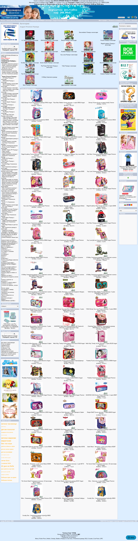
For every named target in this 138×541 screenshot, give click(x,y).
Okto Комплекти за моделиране (7, 185)
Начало (3, 20)
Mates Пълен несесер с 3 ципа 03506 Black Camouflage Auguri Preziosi (101, 137)
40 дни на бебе (7, 466)
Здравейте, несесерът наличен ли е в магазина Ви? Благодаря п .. (127, 197)
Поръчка (127, 20)
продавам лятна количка (7, 432)
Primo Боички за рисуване (9, 192)
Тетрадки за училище (8, 231)
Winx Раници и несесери (10, 121)
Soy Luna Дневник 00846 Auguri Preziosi (36, 257)
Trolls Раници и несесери (10, 117)
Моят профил (103, 20)
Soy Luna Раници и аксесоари (7, 207)
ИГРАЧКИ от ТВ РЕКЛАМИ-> (9, 233)
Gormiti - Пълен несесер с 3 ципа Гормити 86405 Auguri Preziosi (36, 430)
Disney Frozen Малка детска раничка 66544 (36, 120)
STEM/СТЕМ (5, 59)
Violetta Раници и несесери (10, 120)
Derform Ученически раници (10, 145)
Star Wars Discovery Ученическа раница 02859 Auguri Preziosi (36, 172)
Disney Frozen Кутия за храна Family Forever (101, 102)
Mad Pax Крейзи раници (8, 175)
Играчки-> (4, 255)
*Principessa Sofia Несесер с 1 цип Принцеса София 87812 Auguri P (36, 344)
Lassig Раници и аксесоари (9, 172)
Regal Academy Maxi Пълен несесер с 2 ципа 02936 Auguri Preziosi (101, 206)
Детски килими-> (6, 245)
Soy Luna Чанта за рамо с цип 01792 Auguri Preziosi (101, 188)
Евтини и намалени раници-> (10, 64)
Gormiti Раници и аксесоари (10, 89)
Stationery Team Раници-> (9, 210)
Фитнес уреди (5, 288)
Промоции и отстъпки (7, 355)
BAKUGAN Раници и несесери (49, 40)
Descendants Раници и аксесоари (88, 32)
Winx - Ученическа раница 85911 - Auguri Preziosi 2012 (36, 498)
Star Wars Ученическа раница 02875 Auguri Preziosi (101, 154)
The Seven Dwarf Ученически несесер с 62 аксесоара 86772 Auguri (101, 464)
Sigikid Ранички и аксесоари (10, 205)
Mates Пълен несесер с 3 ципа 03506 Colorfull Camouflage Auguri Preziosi (69, 137)
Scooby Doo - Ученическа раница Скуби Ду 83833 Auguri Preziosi (101, 499)
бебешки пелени (6, 480)
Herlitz (48, 538)
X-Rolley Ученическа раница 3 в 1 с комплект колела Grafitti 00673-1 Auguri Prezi (101, 275)
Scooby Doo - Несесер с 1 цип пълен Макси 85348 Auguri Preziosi (36, 464)
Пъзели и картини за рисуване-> (7, 280)
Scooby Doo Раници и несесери (30, 62)
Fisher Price (42, 538)
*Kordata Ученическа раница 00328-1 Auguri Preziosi (36, 378)
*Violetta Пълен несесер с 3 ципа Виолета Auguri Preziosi (36, 361)
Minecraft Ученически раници (10, 181)
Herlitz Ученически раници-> (10, 65)
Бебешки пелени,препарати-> (9, 243)
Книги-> (3, 257)
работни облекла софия (8, 446)
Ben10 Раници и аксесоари (10, 83)
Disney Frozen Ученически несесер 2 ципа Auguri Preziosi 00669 (36, 223)
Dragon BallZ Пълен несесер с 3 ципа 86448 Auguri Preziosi (101, 413)
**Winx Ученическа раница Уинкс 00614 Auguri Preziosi (69, 395)
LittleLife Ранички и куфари (9, 174)
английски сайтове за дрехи (6, 457)
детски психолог (8, 429)
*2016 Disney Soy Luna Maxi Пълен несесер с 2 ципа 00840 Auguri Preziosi (69, 309)
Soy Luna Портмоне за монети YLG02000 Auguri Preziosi (36, 189)
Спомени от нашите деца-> (9, 282)
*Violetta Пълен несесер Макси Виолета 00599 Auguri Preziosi (101, 361)
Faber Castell (5, 151)
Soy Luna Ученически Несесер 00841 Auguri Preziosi (69, 240)
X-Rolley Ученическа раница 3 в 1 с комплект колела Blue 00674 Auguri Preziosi (36, 275)
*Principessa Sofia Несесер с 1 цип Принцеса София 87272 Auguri (69, 413)
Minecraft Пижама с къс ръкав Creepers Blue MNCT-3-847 (128, 167)
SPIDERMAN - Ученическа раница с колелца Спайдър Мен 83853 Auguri (69, 499)
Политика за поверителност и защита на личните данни (9, 353)
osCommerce (74, 535)
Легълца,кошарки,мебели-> (9, 267)
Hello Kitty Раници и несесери (49, 51)
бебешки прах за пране (8, 477)
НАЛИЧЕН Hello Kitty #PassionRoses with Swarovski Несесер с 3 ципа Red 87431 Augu (69, 327)
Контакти (134, 20)
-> (9, 76)
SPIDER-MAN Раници (9, 107)
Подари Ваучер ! (6, 271)
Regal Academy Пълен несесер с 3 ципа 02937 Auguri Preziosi (36, 155)
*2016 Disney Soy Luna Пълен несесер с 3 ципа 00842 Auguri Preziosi (101, 309)
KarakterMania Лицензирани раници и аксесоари (9, 170)
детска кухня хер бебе (5, 471)
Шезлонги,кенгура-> (7, 298)
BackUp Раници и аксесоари (10, 127)
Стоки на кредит (5, 344)
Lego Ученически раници (9, 66)
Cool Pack (96, 538)
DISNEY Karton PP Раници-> (10, 150)
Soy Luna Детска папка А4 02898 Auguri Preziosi (69, 188)
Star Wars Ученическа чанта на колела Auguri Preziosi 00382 (69, 223)
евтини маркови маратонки (8, 439)
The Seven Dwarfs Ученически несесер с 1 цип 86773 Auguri (69, 464)
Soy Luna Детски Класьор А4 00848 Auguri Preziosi (101, 240)
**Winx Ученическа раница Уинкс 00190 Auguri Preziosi (36, 395)
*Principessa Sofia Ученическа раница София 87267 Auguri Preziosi (101, 430)
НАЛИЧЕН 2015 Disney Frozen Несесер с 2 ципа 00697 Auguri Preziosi (101, 395)
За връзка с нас (5, 348)
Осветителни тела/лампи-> (9, 269)
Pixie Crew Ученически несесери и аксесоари (8, 190)
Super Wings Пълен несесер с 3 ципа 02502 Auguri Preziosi (36, 137)
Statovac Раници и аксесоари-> (6, 212)
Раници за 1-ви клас (66, 538)
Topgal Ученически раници (9, 220)
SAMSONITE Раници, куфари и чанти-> (7, 197)
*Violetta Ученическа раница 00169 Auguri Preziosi (101, 378)
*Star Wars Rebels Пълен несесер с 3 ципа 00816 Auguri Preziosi (69, 103)
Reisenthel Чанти (6, 195)
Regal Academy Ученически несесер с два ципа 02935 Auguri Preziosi (69, 172)
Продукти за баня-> (6, 275)
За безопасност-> (6, 250)
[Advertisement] (69, 528)
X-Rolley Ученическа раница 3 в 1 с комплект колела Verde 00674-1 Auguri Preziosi (101, 258)
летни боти (5, 460)
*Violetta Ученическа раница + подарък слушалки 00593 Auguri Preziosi (69, 258)
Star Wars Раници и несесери (108, 62)
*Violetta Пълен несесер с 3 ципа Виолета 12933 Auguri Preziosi (36, 413)
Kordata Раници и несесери (10, 93)
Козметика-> (4, 258)
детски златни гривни (7, 449)
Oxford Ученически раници (9, 71)
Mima (36, 538)
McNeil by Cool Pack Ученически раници (7, 68)
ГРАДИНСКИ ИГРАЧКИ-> (8, 244)
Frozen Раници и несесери (10, 88)
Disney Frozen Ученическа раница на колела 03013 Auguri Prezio (101, 120)
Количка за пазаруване (116, 20)
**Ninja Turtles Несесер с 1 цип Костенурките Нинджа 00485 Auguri (69, 292)
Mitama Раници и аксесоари (10, 182)
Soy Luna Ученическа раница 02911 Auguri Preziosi (101, 171)
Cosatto (90, 538)
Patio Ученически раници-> (9, 188)
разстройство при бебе (7, 469)
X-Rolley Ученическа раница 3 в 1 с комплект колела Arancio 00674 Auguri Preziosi (69, 275)
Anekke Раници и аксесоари (10, 72)
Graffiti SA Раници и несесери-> (7, 159)
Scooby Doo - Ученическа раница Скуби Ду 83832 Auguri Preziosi (37, 516)
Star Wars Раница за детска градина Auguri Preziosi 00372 (101, 223)
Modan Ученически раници (9, 183)
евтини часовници (9, 424)
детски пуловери (6, 452)
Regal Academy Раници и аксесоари (108, 44)
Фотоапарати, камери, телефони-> (7, 290)
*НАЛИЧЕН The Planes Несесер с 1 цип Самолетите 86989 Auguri (69, 430)
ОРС (101, 538)
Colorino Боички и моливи (9, 141)
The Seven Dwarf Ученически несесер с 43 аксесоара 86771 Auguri (36, 481)
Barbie (58, 538)
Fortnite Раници (6, 152)
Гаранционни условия (7, 351)
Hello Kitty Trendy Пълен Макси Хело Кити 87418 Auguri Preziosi (69, 344)
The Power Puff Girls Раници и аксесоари (7, 115)
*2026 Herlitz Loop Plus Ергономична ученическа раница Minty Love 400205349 (10, 325)
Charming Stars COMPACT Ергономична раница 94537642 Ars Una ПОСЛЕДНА (101, 327)
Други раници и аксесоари (68, 85)
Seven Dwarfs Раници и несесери (49, 62)
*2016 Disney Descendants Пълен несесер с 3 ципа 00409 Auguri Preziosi (36, 327)
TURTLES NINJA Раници (10, 119)
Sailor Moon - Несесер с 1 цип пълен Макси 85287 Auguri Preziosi (101, 447)
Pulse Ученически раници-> (9, 193)
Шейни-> (3, 299)
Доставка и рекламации (8, 342)
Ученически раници (78, 538)
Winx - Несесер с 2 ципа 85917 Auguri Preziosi (101, 481)
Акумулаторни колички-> (8, 240)
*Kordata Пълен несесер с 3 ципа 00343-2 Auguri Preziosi (69, 378)
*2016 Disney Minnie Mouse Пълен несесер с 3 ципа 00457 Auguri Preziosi (36, 309)
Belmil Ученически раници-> (10, 131)
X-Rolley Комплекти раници (10, 123)
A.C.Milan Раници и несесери (30, 40)
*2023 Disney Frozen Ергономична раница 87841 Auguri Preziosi (36, 103)
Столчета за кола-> (6, 284)
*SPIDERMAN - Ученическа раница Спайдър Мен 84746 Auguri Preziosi (69, 447)
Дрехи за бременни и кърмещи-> (7, 247)
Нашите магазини (6, 349)
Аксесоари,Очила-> (6, 236)
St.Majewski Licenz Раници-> (10, 209)
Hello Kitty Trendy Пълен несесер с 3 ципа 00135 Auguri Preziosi (101, 344)
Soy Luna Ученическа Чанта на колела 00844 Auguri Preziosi (36, 241)
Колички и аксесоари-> (7, 262)
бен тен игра (6, 444)
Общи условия (5, 347)
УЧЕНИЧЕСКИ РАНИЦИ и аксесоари (41, 20)
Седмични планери (7, 230)
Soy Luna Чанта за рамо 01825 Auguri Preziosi (36, 206)
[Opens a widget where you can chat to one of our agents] (131, 537)
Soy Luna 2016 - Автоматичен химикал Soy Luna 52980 (68, 154)
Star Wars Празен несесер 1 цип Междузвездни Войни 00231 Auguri (68, 206)
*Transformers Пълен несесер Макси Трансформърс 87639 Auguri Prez (69, 361)
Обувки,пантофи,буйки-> (8, 268)
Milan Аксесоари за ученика (10, 179)
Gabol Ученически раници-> (10, 154)
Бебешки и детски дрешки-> (9, 241)
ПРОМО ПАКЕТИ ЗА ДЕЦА (9, 234)
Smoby (53, 538)
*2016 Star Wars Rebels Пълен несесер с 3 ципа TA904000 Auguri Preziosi (101, 292)
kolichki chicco (3, 426)
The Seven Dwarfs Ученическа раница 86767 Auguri (68, 481)
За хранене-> (5, 254)
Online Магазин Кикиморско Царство (18, 20)
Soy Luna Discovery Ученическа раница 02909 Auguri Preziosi (69, 120)
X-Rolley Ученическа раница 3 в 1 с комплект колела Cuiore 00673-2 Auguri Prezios (36, 292)
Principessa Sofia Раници (10, 95)
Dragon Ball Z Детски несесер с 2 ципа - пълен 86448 (36, 446)
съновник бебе (6, 463)
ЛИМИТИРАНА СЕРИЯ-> (8, 300)
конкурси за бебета (5, 474)
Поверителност (5, 345)
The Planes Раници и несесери (30, 74)
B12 (86, 538)
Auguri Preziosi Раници (60, 20)
